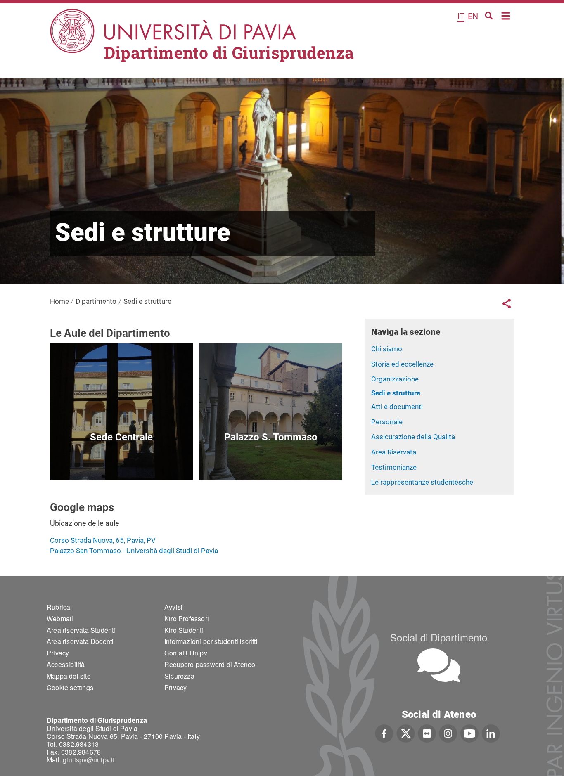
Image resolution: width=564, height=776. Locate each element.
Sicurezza (179, 676)
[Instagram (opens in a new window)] (448, 733)
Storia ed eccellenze (402, 364)
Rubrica (58, 607)
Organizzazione (395, 379)
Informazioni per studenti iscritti (211, 641)
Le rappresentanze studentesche (422, 482)
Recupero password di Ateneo (209, 664)
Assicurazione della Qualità (413, 437)
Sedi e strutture (395, 393)
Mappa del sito (69, 676)
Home (506, 15)
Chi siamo (386, 349)
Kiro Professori (186, 618)
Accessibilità (66, 664)
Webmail (60, 618)
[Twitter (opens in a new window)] (405, 733)
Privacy (58, 653)
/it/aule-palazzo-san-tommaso (271, 460)
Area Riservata (393, 452)
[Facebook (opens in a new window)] (384, 733)
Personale (387, 422)
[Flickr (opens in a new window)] (427, 733)
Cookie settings (70, 687)
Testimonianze (394, 467)
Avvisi (173, 607)
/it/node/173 (121, 460)
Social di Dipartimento (438, 637)
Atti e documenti (397, 406)
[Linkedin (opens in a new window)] (490, 733)
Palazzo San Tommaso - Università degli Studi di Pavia (134, 551)
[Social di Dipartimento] (438, 665)
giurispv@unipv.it (88, 759)
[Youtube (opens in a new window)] (469, 733)
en (473, 16)
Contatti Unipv (185, 653)
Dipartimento (96, 301)
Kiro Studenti (184, 630)
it (460, 16)
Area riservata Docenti (80, 641)
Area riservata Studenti (81, 630)
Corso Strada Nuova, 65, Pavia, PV (103, 540)
